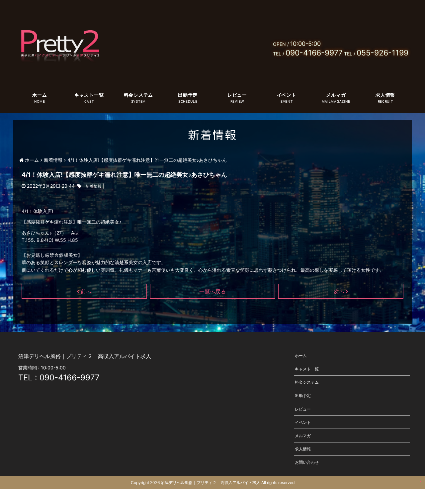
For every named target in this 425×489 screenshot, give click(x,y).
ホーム (39, 95)
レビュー (237, 95)
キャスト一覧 (89, 95)
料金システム (138, 95)
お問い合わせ (307, 462)
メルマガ (336, 95)
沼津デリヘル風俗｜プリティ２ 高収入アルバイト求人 (210, 482)
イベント (287, 95)
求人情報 (385, 95)
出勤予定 (188, 95)
